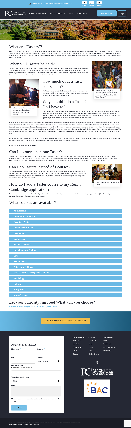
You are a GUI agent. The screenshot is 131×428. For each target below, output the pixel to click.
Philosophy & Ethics (23, 267)
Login (122, 13)
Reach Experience (57, 13)
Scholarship (107, 350)
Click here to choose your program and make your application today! (33, 306)
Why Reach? (77, 340)
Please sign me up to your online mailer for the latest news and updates (35, 399)
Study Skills (19, 289)
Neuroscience (20, 261)
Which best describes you (21, 377)
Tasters (91, 347)
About (70, 13)
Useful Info (82, 13)
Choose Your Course (37, 13)
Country (41, 357)
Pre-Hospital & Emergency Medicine (31, 272)
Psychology (19, 278)
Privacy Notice (13, 424)
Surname (41, 349)
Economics (19, 233)
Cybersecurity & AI (23, 227)
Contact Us (107, 344)
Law (16, 255)
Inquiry (14, 385)
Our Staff (76, 344)
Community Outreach (24, 216)
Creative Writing (22, 222)
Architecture (20, 210)
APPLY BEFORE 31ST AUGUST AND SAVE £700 (65, 321)
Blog (90, 344)
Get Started (105, 13)
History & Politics (22, 244)
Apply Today (77, 347)
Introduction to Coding (25, 250)
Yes (15, 402)
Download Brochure (110, 347)
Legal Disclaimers (34, 424)
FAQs (105, 340)
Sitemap (75, 354)
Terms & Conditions (23, 424)
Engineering (19, 239)
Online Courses (94, 354)
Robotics (18, 284)
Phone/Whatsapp (17, 365)
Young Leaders (21, 295)
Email (14, 357)
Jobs (90, 350)
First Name (16, 349)
